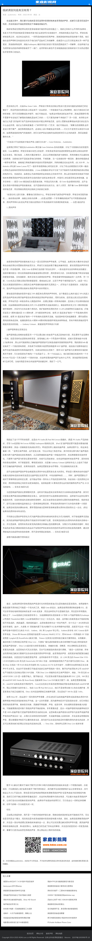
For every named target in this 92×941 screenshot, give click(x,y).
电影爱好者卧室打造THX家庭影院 (16, 922)
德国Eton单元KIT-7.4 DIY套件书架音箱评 (18, 881)
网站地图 (59, 933)
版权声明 (49, 933)
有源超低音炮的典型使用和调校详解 (16, 918)
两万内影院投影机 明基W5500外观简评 (62, 918)
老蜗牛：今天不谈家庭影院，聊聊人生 (17, 913)
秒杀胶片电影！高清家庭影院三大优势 (17, 909)
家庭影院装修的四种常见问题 (14, 891)
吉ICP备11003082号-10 (81, 937)
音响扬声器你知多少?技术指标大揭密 (17, 895)
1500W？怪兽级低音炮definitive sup (61, 895)
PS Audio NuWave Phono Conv (59, 922)
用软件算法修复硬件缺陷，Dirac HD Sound (19, 900)
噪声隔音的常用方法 (10, 904)
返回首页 (30, 933)
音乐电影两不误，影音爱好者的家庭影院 (63, 909)
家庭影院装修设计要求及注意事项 (60, 886)
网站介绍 (39, 933)
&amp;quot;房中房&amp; (12, 886)
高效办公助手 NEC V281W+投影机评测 (62, 900)
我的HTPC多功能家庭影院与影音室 (61, 881)
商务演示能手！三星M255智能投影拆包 (62, 891)
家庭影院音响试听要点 (56, 904)
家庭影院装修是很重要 (56, 913)
